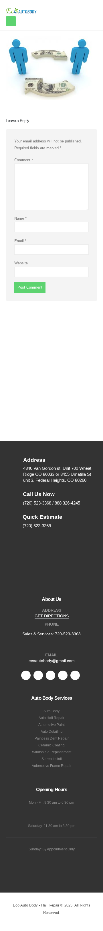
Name (20, 218)
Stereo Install (51, 759)
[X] (38, 675)
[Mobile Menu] (11, 21)
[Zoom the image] (51, 568)
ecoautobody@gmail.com (52, 660)
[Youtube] (50, 675)
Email (20, 241)
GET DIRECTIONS (52, 616)
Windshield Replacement (51, 752)
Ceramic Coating (51, 745)
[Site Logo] (21, 10)
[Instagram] (63, 675)
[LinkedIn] (75, 675)
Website (21, 263)
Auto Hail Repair (51, 718)
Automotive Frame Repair (52, 765)
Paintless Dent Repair (52, 738)
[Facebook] (26, 675)
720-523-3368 (68, 634)
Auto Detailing (52, 731)
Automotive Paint (51, 724)
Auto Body (51, 711)
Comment (23, 160)
